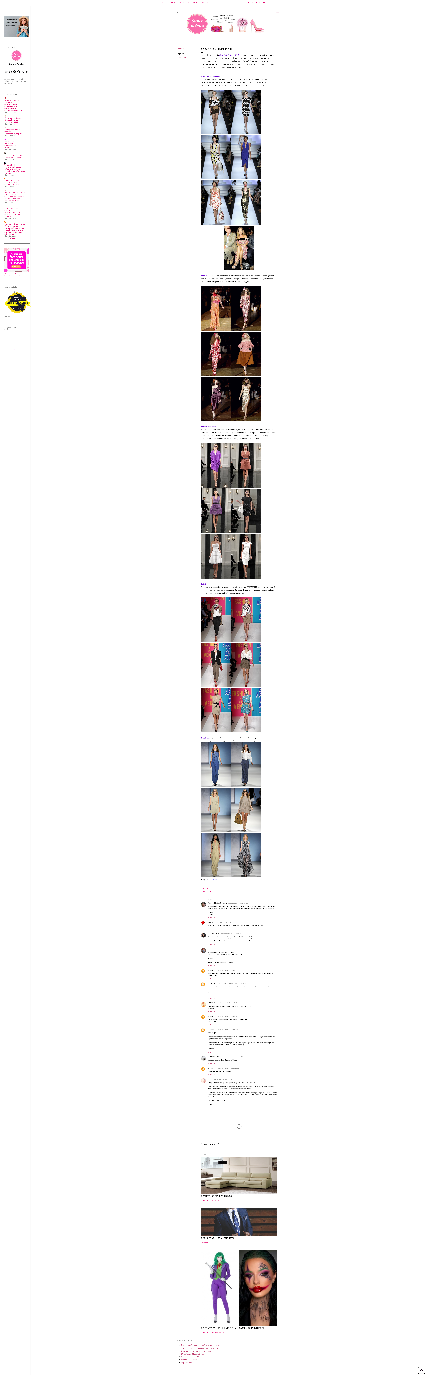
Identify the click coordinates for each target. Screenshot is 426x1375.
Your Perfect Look (11, 181)
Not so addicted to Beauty (14, 193)
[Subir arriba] (421, 1370)
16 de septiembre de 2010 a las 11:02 (231, 933)
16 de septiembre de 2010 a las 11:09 (225, 949)
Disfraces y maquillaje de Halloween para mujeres (232, 1328)
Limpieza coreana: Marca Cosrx (194, 1356)
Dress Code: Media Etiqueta (193, 1353)
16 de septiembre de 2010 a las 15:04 (234, 983)
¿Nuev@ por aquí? (177, 2)
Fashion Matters (214, 1057)
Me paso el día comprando (14, 224)
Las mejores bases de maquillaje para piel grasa (200, 1345)
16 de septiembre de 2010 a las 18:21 (227, 1029)
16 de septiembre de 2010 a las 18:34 (232, 1057)
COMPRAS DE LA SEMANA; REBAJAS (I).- (13, 184)
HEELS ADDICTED (215, 983)
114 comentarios (215, 1200)
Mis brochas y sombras (13, 155)
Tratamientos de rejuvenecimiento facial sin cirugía (14, 146)
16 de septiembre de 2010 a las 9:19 (223, 922)
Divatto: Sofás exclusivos (216, 1196)
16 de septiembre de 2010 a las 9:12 (238, 903)
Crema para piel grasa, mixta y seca (196, 1350)
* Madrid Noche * (10, 165)
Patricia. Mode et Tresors (217, 903)
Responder (212, 917)
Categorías (193, 2)
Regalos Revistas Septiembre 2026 (11, 121)
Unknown (211, 970)
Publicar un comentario (217, 1332)
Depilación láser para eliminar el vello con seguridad (12, 214)
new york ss (181, 57)
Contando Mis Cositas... (13, 118)
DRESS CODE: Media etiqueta (217, 1238)
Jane (209, 922)
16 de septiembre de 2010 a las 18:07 (227, 1016)
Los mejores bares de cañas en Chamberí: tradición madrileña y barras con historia (14, 170)
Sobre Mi (205, 2)
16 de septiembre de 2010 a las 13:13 (227, 970)
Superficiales (9, 142)
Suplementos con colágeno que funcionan (199, 1348)
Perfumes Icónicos (189, 1359)
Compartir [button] (180, 48)
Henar (210, 1079)
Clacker (210, 1003)
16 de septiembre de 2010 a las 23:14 (224, 1079)
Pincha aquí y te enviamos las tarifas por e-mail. (14, 275)
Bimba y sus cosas (11, 100)
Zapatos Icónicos (188, 1362)
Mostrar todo (10, 238)
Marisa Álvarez (213, 934)
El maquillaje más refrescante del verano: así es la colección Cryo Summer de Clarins (14, 198)
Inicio (164, 2)
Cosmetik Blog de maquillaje (11, 209)
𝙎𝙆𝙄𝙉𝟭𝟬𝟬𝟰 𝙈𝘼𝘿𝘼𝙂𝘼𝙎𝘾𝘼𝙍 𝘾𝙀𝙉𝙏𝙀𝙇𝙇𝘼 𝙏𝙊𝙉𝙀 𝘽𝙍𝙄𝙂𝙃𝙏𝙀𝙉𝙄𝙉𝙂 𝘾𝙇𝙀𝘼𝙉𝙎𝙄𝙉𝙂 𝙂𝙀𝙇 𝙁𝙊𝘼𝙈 (14, 106)
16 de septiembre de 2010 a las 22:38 (227, 1068)
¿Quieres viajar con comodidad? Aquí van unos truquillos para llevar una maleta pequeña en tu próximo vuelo (14, 230)
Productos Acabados (12, 157)
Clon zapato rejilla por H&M (14, 134)
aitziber (210, 949)
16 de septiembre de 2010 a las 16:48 (225, 1003)
